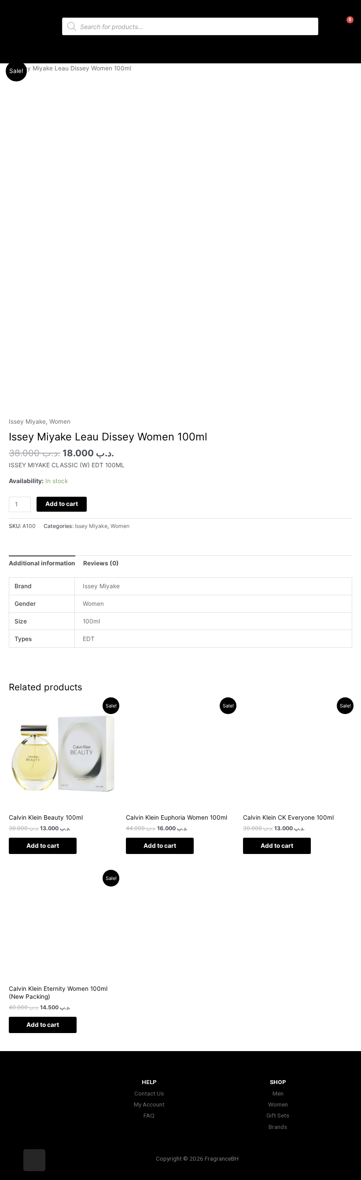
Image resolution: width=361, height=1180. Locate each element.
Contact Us (149, 1093)
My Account (149, 1104)
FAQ (149, 1115)
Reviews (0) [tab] (101, 563)
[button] (180, 50)
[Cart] (343, 28)
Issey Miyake (27, 421)
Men (278, 1093)
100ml (91, 621)
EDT (89, 638)
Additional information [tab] (42, 563)
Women (59, 421)
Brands (278, 1126)
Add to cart (61, 503)
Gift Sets (277, 1115)
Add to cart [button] (42, 845)
